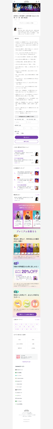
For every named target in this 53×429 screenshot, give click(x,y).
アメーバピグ (19, 386)
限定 (21, 324)
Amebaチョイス (20, 369)
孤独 (33, 326)
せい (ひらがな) (18, 119)
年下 (35, 329)
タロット (31, 324)
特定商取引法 (30, 413)
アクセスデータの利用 (31, 414)
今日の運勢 (17, 329)
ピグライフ (19, 395)
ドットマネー (19, 375)
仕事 (22, 329)
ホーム (15, 13)
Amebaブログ (19, 381)
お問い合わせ (25, 416)
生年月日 (16, 125)
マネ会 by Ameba (20, 378)
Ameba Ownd (19, 384)
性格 (31, 329)
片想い (26, 324)
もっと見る (37, 168)
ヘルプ (23, 412)
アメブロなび (19, 401)
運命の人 (16, 324)
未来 (37, 324)
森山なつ (19, 13)
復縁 (28, 326)
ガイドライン (24, 413)
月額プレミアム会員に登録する (26, 314)
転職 (26, 329)
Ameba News (19, 398)
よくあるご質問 (28, 412)
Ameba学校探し (20, 404)
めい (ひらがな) (30, 119)
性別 (16, 131)
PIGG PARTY (19, 389)
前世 (20, 326)
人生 (15, 326)
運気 (24, 326)
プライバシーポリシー (22, 414)
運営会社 (29, 416)
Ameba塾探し (19, 372)
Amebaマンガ (19, 392)
